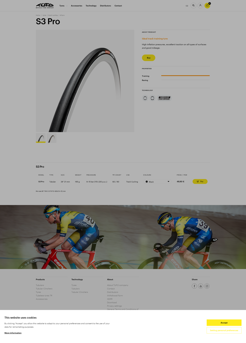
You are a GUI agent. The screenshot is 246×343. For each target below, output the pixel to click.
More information (13, 333)
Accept (224, 322)
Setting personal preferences (224, 330)
